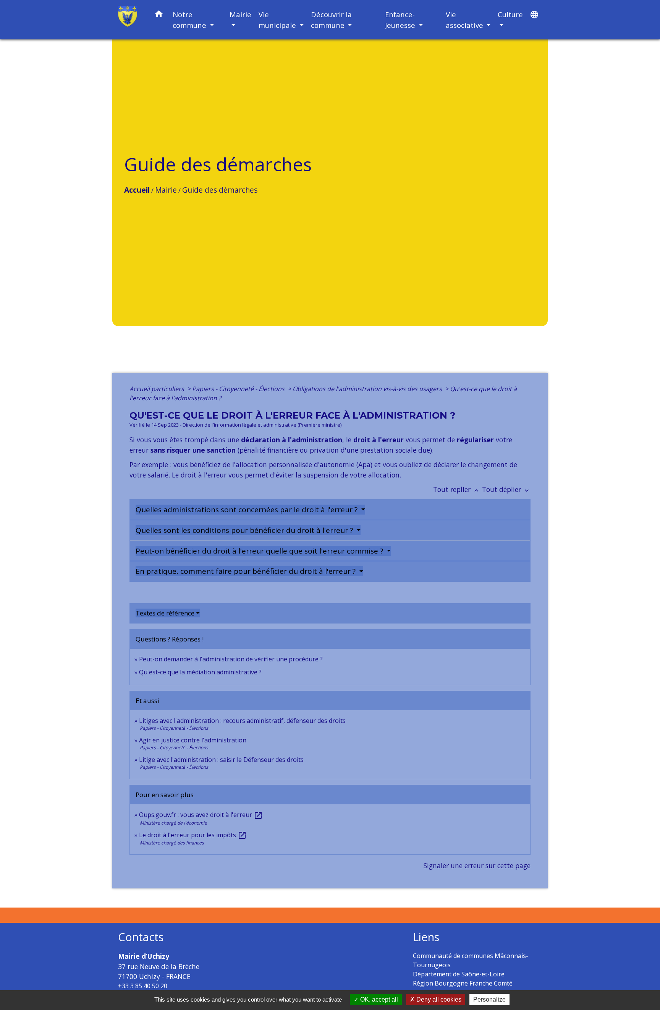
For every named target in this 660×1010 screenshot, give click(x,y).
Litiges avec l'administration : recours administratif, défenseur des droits (242, 720)
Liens (426, 937)
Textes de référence (165, 613)
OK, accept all (378, 999)
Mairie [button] (240, 14)
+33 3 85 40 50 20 (142, 986)
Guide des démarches (219, 190)
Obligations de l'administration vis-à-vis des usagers (368, 389)
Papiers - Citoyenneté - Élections (239, 389)
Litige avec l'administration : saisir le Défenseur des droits (221, 759)
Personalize (489, 999)
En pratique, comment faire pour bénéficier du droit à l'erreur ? (247, 571)
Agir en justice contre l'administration (192, 740)
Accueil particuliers (157, 389)
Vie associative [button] (465, 20)
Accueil (137, 190)
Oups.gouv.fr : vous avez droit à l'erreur (201, 814)
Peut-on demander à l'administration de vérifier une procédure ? (231, 659)
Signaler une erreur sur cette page (477, 865)
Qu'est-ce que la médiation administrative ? (200, 672)
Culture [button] (510, 14)
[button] (159, 15)
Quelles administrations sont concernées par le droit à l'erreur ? (247, 510)
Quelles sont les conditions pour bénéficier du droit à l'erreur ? (245, 530)
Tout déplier (506, 489)
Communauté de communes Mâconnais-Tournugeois (470, 960)
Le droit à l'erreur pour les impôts (193, 835)
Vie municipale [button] (278, 20)
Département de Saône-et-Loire (459, 974)
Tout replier (456, 489)
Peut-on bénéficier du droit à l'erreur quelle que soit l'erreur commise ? (260, 551)
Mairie (166, 190)
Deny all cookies (438, 999)
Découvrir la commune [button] (331, 20)
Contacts (140, 937)
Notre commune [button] (190, 20)
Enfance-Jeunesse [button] (401, 20)
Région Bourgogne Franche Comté (463, 983)
